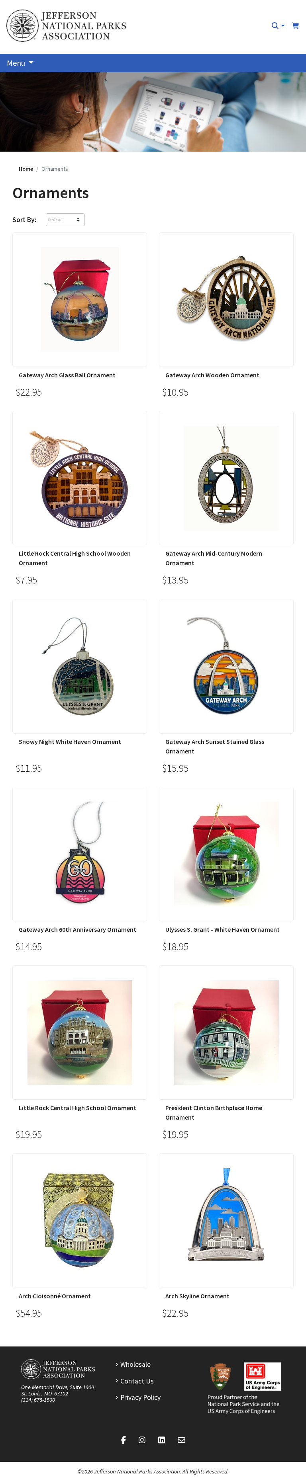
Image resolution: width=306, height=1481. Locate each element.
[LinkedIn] (161, 1440)
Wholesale (135, 1364)
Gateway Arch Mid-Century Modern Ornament (213, 558)
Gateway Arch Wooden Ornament (212, 375)
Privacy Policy (140, 1397)
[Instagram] (142, 1440)
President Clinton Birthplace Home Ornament (213, 1112)
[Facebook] (123, 1440)
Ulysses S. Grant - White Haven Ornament (222, 929)
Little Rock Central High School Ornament (77, 1108)
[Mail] (181, 1440)
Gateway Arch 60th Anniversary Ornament (77, 929)
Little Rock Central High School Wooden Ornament (75, 558)
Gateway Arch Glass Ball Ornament (67, 375)
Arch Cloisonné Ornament (55, 1296)
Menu (17, 63)
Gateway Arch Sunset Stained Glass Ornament (214, 746)
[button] (278, 25)
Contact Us (137, 1381)
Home (26, 168)
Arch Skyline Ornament (197, 1296)
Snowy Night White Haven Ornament (70, 741)
